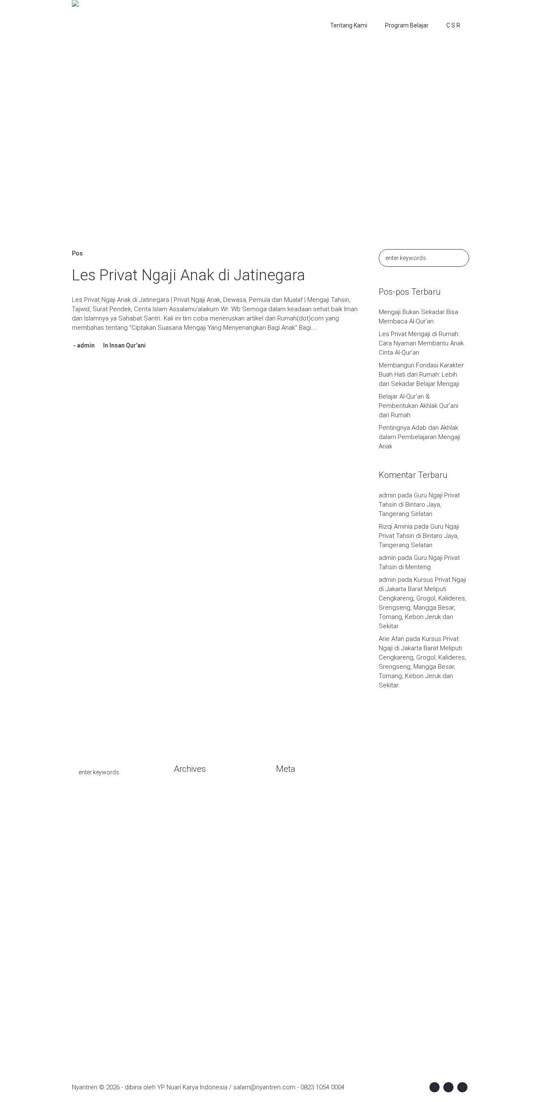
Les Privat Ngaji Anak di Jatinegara (188, 275)
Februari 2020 (193, 859)
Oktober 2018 (193, 998)
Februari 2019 (193, 960)
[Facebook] (434, 1087)
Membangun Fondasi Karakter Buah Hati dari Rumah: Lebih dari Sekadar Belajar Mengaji (421, 374)
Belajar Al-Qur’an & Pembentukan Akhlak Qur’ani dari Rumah (418, 406)
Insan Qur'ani (127, 345)
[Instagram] (448, 1087)
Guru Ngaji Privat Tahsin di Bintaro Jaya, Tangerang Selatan (419, 504)
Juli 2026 (186, 808)
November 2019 (196, 897)
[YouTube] (462, 1087)
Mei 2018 (186, 1023)
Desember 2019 (196, 884)
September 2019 (198, 922)
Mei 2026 (186, 821)
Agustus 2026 (193, 795)
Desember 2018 (196, 985)
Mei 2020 (186, 833)
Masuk (285, 795)
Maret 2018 (189, 1036)
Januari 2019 (191, 973)
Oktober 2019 (193, 909)
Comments (299, 821)
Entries (292, 808)
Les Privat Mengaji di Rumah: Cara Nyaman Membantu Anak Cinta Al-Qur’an (421, 343)
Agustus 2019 (193, 935)
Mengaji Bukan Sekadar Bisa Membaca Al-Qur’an (418, 316)
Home (203, 163)
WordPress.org (297, 833)
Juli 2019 (186, 947)
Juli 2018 (186, 1011)
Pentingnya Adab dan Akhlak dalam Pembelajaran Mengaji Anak (419, 437)
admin (86, 345)
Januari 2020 (191, 871)
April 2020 (187, 846)
